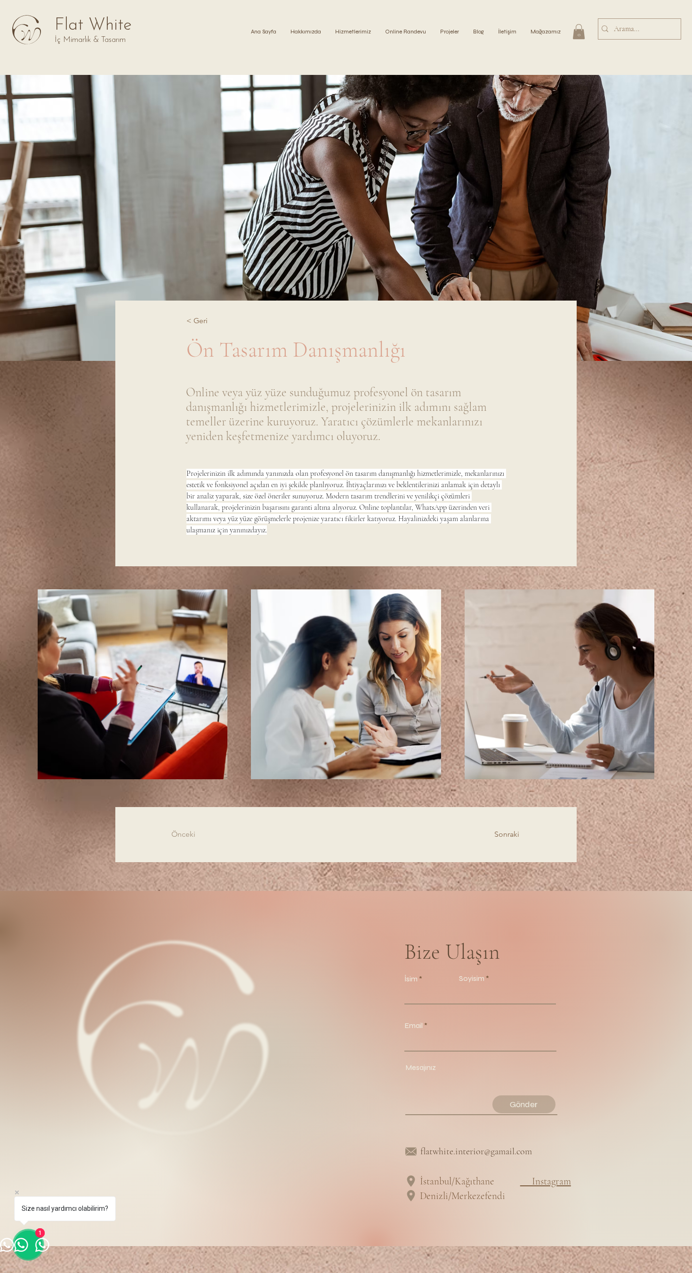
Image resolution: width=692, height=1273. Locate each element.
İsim (411, 979)
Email (413, 1025)
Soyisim (471, 978)
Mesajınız (420, 1067)
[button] (449, 32)
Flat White (93, 25)
